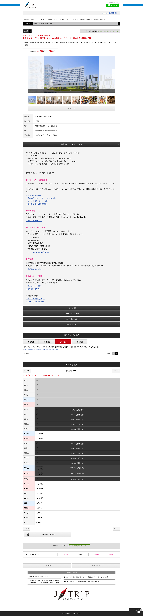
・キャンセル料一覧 (34, 196)
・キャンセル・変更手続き (36, 204)
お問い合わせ (96, 565)
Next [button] (113, 74)
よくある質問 (47, 565)
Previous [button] (29, 74)
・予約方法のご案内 (34, 286)
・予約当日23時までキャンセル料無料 (41, 198)
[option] (71, 74)
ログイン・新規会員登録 (109, 13)
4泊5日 (111, 554)
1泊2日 (65, 554)
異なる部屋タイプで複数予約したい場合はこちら (41, 349)
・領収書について (33, 289)
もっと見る (71, 108)
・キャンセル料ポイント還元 (37, 201)
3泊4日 (96, 554)
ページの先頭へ (135, 610)
